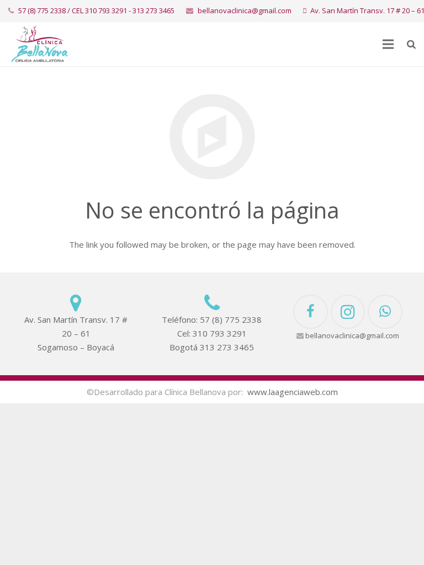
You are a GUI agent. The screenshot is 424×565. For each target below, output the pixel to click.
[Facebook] (310, 312)
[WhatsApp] (385, 312)
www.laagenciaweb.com (292, 391)
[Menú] (388, 44)
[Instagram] (348, 312)
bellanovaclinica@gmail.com (245, 10)
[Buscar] (411, 44)
